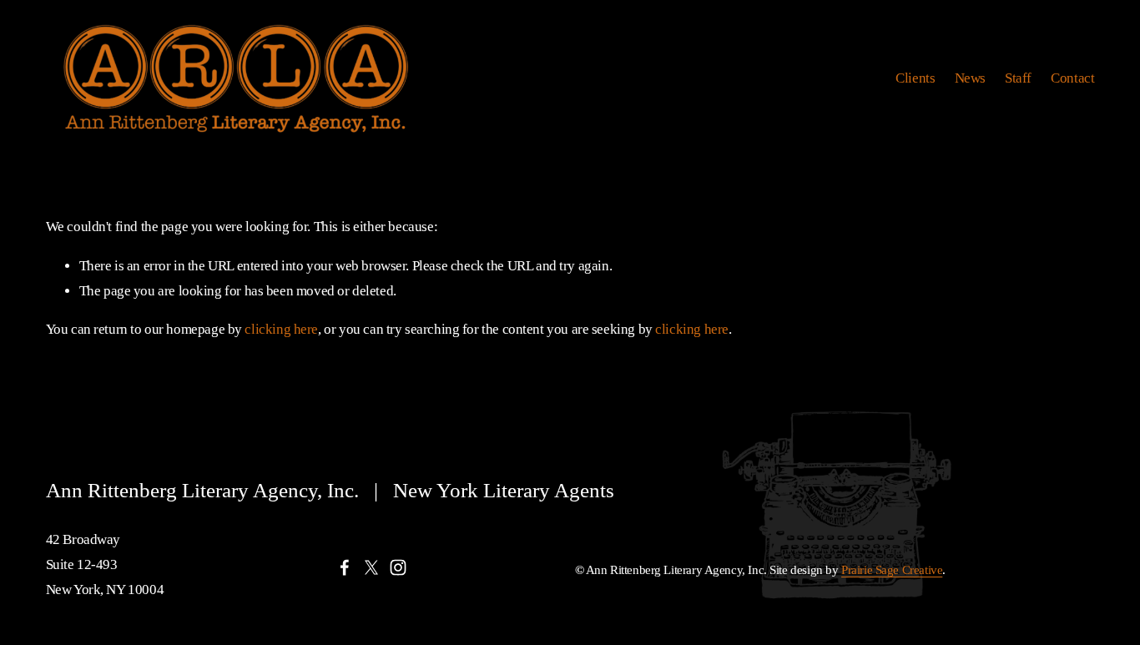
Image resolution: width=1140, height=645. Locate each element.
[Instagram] (398, 567)
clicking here (281, 329)
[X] (371, 567)
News (970, 78)
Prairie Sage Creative (891, 570)
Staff (1018, 78)
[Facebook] (344, 567)
